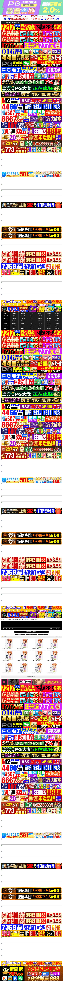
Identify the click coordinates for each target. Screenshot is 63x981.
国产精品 (14, 313)
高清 (51, 628)
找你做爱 (31, 318)
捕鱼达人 (14, 320)
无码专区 (6, 326)
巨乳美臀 (31, 315)
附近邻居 (14, 318)
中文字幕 (23, 315)
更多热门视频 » (57, 636)
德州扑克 (31, 320)
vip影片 (20, 634)
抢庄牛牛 (23, 320)
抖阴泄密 (57, 326)
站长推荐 (6, 318)
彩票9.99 (40, 320)
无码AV (5, 323)
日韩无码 (57, 328)
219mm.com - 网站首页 (12, 22)
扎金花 (48, 320)
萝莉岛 (57, 323)
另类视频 (57, 315)
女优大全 (49, 323)
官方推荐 (6, 320)
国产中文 (14, 328)
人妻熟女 (40, 315)
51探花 (31, 323)
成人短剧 (31, 328)
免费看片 (14, 326)
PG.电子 (43, 634)
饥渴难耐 (23, 318)
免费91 (22, 326)
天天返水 (57, 320)
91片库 (40, 323)
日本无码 (31, 313)
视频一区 (6, 313)
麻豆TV (22, 323)
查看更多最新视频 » (31, 676)
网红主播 (23, 313)
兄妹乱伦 (23, 328)
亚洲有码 (40, 313)
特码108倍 (31, 634)
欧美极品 (49, 313)
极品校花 (40, 328)
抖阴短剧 (49, 328)
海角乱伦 (31, 326)
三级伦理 (14, 315)
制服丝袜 (49, 315)
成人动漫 (57, 313)
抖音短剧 (14, 323)
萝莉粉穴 (49, 326)
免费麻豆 (40, 326)
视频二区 (6, 315)
